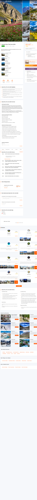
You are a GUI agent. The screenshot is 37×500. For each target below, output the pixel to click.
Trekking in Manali (24, 360)
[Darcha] (25, 335)
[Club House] (25, 318)
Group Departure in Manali (12, 360)
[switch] (12, 154)
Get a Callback (31, 65)
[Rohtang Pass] (6, 326)
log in (18, 222)
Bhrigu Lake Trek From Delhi (8, 73)
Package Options (8, 149)
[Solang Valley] (6, 343)
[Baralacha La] (6, 335)
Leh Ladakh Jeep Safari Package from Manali (8, 68)
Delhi (4, 213)
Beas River (18, 353)
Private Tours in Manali (4, 360)
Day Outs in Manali (29, 360)
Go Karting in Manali (18, 360)
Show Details (5, 187)
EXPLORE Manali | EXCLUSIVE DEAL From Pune (7, 63)
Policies (21, 149)
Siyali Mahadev (4, 353)
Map (12, 149)
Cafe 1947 (15, 353)
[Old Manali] (25, 343)
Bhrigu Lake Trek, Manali (7, 58)
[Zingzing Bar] (25, 326)
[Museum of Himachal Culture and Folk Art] (6, 318)
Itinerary (3, 149)
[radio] (12, 186)
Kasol (12, 353)
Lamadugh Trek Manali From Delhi (8, 53)
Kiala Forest (8, 353)
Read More (21, 205)
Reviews (16, 149)
